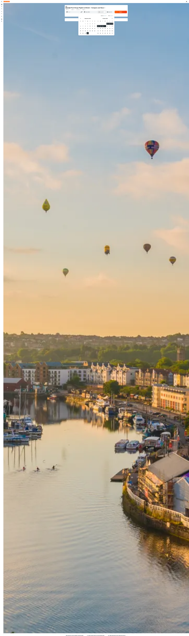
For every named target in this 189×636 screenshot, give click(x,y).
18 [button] (92, 28)
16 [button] (87, 28)
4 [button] (92, 23)
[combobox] (67, 9)
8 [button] (85, 26)
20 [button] (80, 30)
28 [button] (82, 33)
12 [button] (94, 26)
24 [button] (112, 30)
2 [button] (87, 23)
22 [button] (85, 30)
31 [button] (112, 33)
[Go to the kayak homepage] (7, 1)
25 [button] (92, 30)
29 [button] (85, 33)
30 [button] (87, 33)
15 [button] (85, 28)
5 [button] (100, 26)
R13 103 (68, 8)
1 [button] (107, 23)
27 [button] (80, 33)
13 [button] (80, 28)
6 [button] (80, 26)
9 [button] (87, 26)
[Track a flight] (1, 13)
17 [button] (112, 28)
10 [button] (112, 26)
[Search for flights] (1, 5)
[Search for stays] (1, 7)
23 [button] (87, 30)
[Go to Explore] (1, 11)
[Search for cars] (1, 9)
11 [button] (92, 26)
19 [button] (94, 28)
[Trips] (1, 16)
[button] (2, 1)
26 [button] (94, 30)
